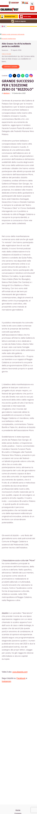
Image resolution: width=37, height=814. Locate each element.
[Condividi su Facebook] (10, 75)
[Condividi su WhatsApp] (22, 75)
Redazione (5, 50)
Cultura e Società (6, 54)
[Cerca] (32, 4)
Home (17, 810)
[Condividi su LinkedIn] (18, 75)
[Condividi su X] (14, 75)
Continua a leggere (10, 66)
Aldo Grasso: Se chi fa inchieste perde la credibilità (16, 45)
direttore (6, 93)
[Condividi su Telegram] (27, 75)
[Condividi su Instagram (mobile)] (31, 75)
